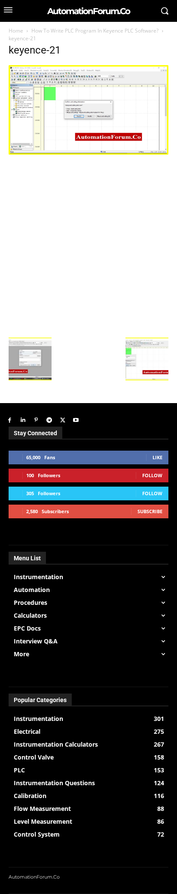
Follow (152, 475)
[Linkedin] (22, 420)
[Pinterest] (36, 420)
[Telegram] (49, 420)
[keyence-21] (88, 152)
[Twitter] (62, 420)
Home (16, 30)
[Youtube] (75, 420)
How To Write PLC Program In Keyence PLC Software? (95, 30)
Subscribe (149, 511)
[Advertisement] (88, 245)
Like (157, 457)
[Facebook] (9, 420)
